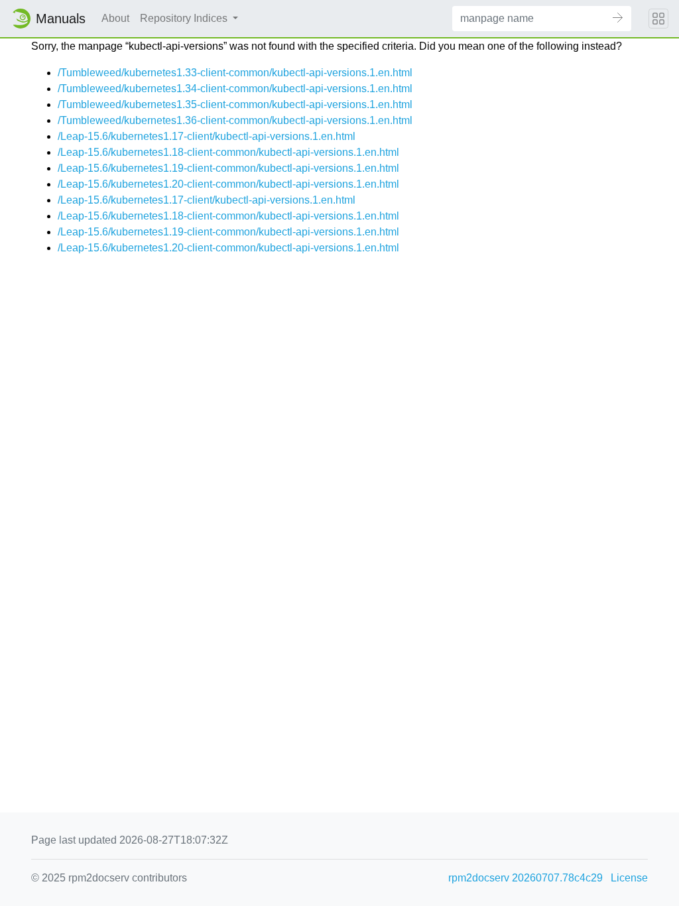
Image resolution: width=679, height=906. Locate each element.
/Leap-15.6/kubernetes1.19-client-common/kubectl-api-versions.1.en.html (228, 168)
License (629, 877)
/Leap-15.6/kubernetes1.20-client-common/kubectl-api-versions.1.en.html (228, 184)
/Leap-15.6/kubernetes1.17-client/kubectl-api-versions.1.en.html (206, 136)
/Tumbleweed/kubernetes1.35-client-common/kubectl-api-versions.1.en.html (235, 104)
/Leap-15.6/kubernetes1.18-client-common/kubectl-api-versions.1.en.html (228, 152)
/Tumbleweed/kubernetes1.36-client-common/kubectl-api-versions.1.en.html (235, 120)
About (115, 18)
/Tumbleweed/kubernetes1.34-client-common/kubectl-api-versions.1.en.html (235, 88)
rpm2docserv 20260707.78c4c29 (525, 877)
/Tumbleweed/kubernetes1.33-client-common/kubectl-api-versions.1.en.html (235, 72)
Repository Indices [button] (185, 18)
